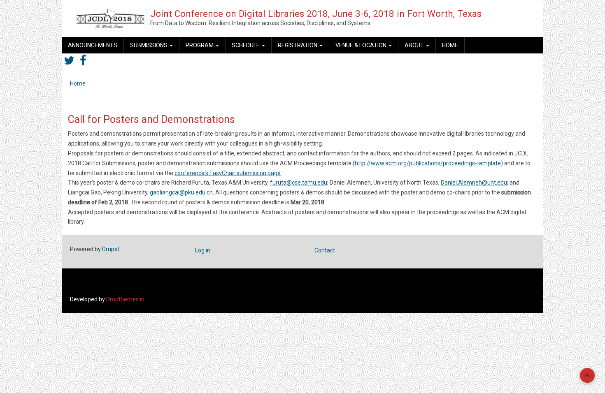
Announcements (92, 45)
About (415, 45)
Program (200, 45)
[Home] (110, 18)
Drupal (110, 249)
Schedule (246, 45)
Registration (298, 45)
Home (450, 45)
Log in (202, 250)
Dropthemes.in (125, 299)
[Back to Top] (587, 375)
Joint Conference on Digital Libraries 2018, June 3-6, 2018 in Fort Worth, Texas (316, 13)
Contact (324, 250)
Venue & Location (361, 45)
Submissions (149, 45)
